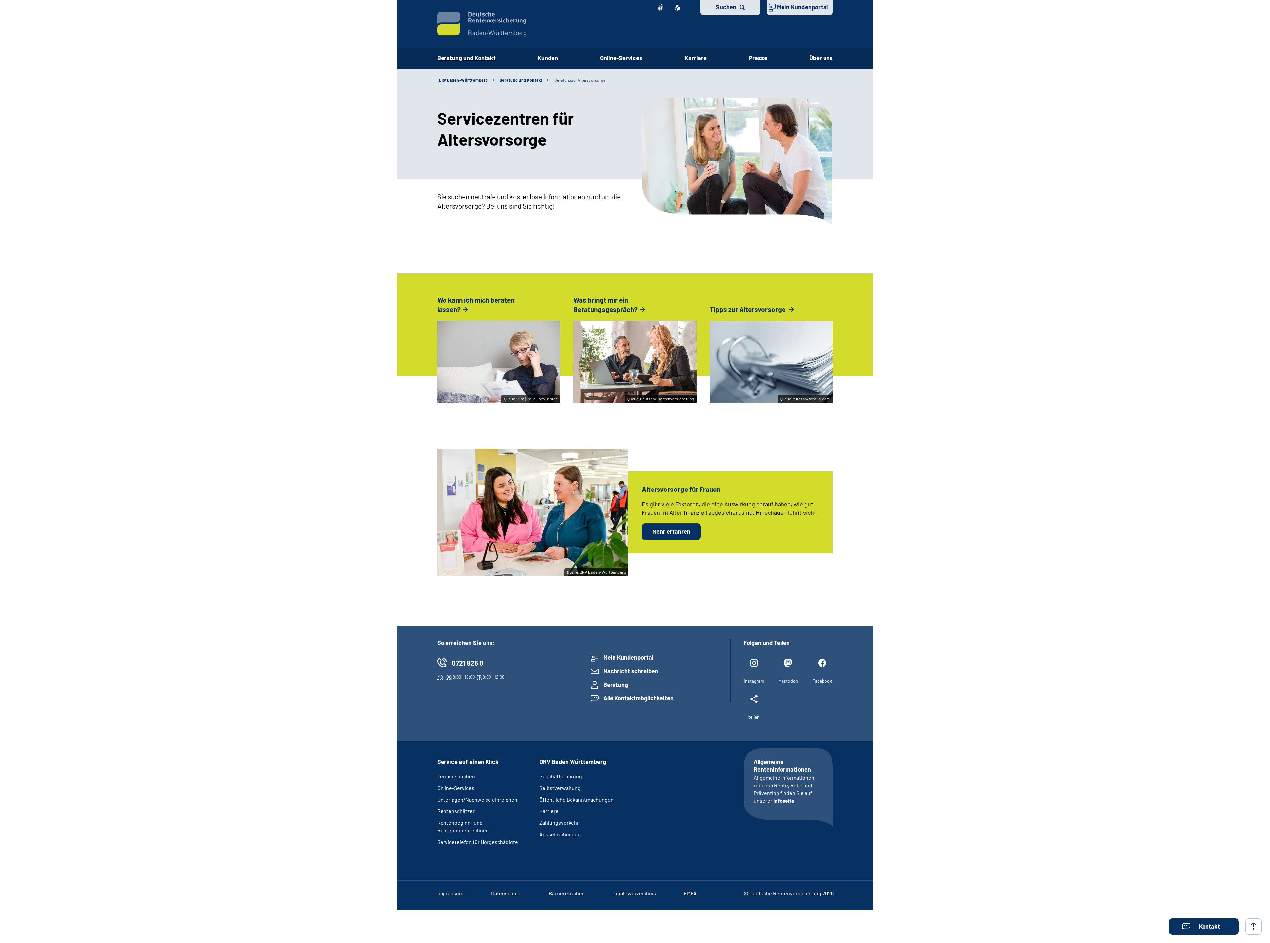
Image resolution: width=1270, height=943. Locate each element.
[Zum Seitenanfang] (1253, 926)
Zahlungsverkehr (559, 822)
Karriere (696, 57)
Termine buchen (456, 776)
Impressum (450, 893)
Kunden (548, 57)
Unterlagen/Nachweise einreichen (477, 799)
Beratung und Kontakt (466, 57)
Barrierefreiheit (567, 893)
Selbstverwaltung (560, 788)
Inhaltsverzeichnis (634, 893)
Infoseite (783, 800)
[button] (1204, 926)
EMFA (690, 893)
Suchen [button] (726, 7)
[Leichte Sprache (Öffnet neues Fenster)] (677, 8)
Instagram (754, 681)
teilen (754, 717)
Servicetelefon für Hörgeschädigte (477, 842)
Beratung (615, 684)
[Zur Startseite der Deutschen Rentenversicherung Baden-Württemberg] (481, 24)
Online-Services (621, 57)
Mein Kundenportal (802, 7)
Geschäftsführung (560, 776)
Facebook (822, 681)
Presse (758, 57)
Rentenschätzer (456, 811)
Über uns (821, 57)
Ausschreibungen (560, 834)
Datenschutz (506, 893)
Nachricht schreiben (630, 671)
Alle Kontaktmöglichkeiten (638, 698)
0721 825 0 (467, 663)
